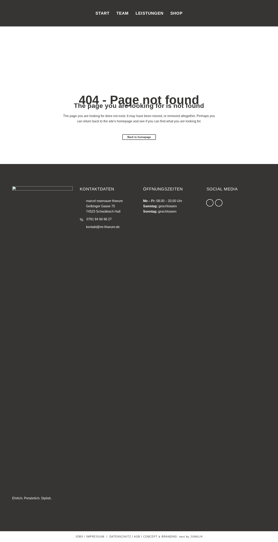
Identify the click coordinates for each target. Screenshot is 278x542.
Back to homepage (139, 137)
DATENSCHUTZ (120, 536)
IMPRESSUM (95, 536)
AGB (137, 536)
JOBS (79, 536)
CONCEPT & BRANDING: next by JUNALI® (173, 536)
